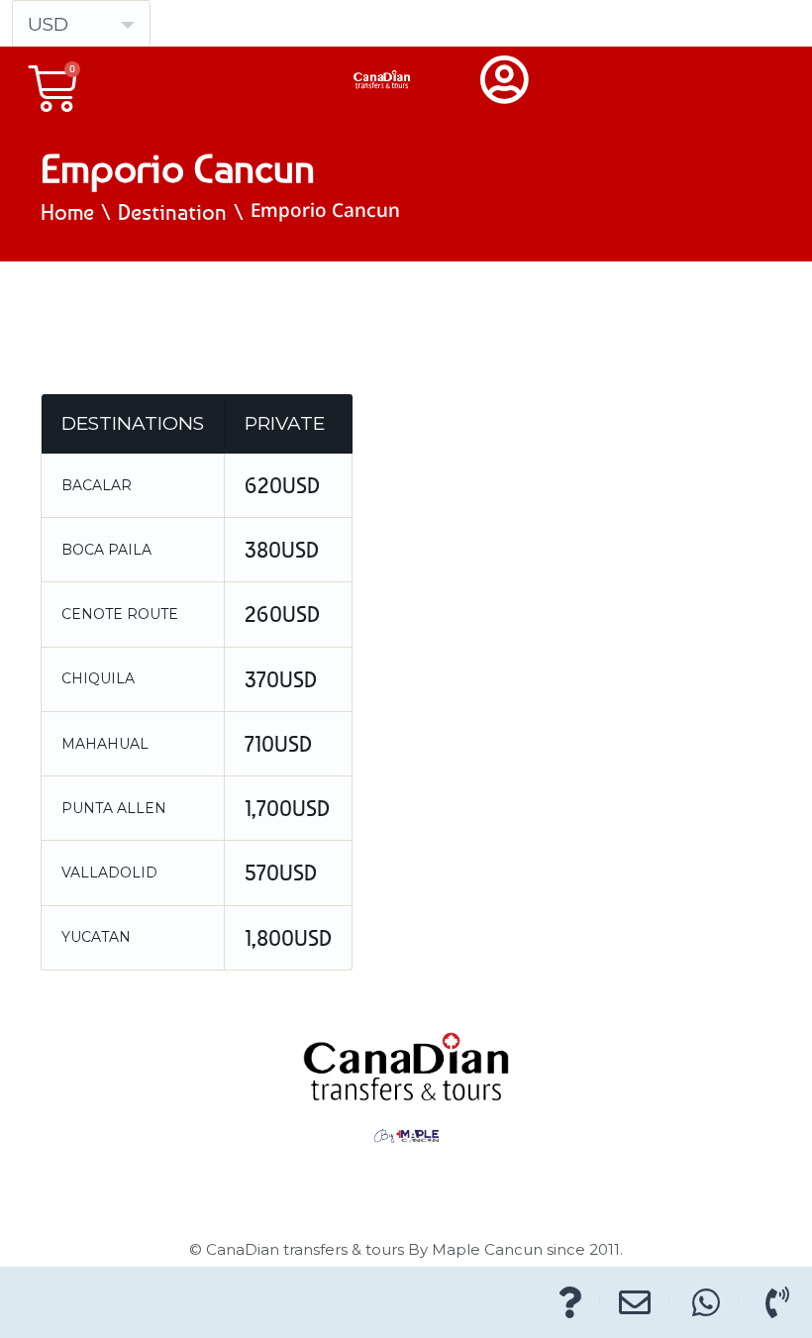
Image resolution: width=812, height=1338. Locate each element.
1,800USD (288, 938)
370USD (281, 679)
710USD (278, 744)
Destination (172, 212)
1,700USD (287, 808)
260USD (282, 614)
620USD (282, 485)
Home (67, 212)
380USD (282, 550)
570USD (281, 872)
